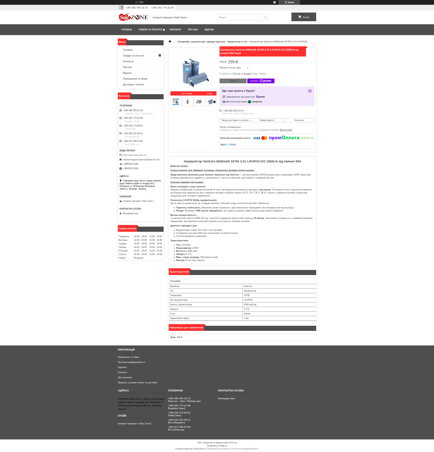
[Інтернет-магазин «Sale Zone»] (133, 17)
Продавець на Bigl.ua (217, 446)
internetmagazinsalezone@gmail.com (141, 159)
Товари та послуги (150, 29)
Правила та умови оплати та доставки (137, 382)
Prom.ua (233, 442)
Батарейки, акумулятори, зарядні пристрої (201, 41)
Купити (233, 81)
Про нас (193, 29)
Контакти (175, 29)
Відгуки (209, 29)
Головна (126, 29)
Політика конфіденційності (131, 362)
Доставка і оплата (133, 84)
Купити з (255, 81)
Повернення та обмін (135, 78)
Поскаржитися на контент (218, 449)
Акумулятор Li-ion (237, 41)
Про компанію (125, 377)
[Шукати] (265, 17)
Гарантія (122, 367)
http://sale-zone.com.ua (134, 155)
